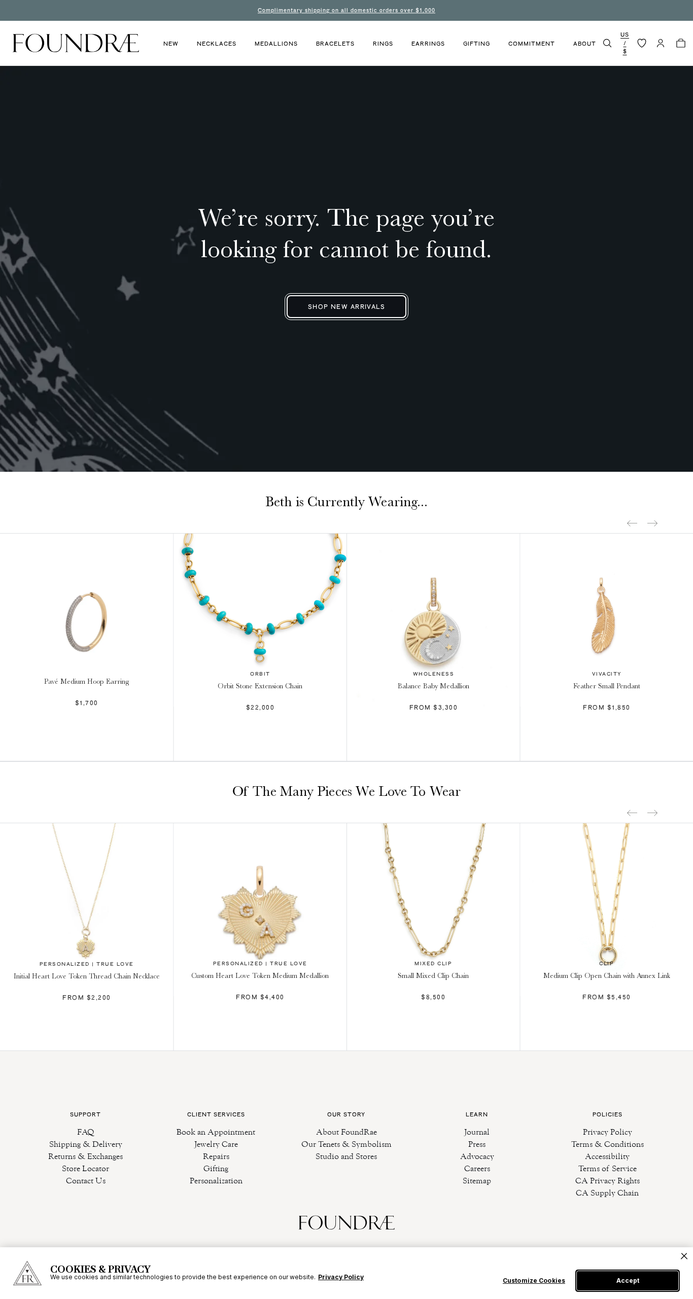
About (584, 43)
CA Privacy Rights (607, 1180)
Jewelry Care (216, 1144)
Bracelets (335, 43)
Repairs (216, 1156)
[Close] (684, 1256)
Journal (477, 1132)
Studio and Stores (346, 1156)
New (171, 43)
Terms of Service (607, 1168)
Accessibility (607, 1156)
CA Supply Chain (607, 1193)
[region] (346, 1273)
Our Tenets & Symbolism (346, 1144)
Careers (477, 1168)
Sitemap (477, 1180)
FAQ (85, 1132)
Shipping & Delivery (85, 1144)
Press (477, 1144)
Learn (477, 1114)
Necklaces (216, 43)
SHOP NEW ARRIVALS (346, 306)
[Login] (660, 43)
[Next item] (652, 523)
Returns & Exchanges (85, 1156)
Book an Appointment (216, 1132)
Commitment (531, 43)
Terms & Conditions (607, 1144)
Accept (627, 1280)
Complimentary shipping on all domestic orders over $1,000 (346, 10)
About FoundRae (346, 1132)
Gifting (476, 43)
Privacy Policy (607, 1132)
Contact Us (86, 1180)
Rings (383, 43)
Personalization (216, 1180)
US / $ (624, 43)
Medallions (276, 43)
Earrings (428, 43)
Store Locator (85, 1168)
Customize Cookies (534, 1281)
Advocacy (477, 1156)
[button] (607, 43)
